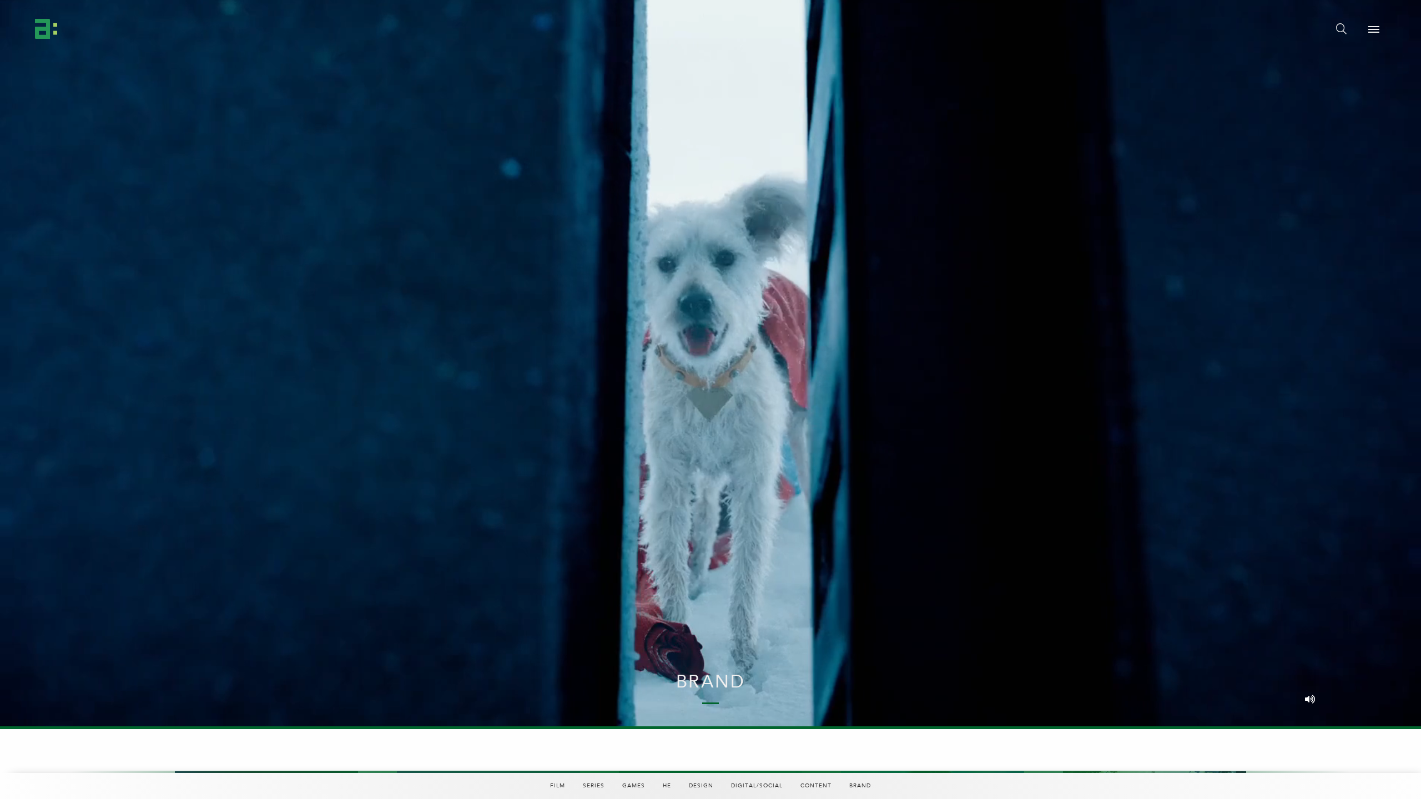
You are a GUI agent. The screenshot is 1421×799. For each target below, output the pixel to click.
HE (667, 785)
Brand (860, 785)
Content (816, 785)
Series (593, 785)
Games (633, 785)
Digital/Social (757, 785)
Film (557, 785)
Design (701, 785)
